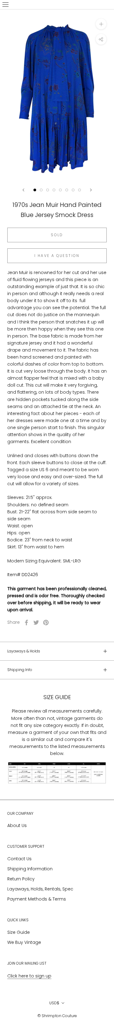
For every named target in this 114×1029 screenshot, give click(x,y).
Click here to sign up (29, 976)
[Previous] (23, 190)
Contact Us (19, 859)
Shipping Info (19, 669)
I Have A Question (57, 255)
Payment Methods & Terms (36, 899)
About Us (17, 825)
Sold (57, 234)
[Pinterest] (46, 622)
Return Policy (21, 879)
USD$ (54, 1003)
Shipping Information (30, 869)
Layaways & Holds (23, 651)
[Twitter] (36, 622)
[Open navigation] (5, 4)
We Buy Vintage (24, 942)
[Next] (91, 190)
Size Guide (18, 932)
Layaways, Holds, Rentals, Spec (40, 889)
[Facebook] (26, 622)
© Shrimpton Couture (57, 1015)
